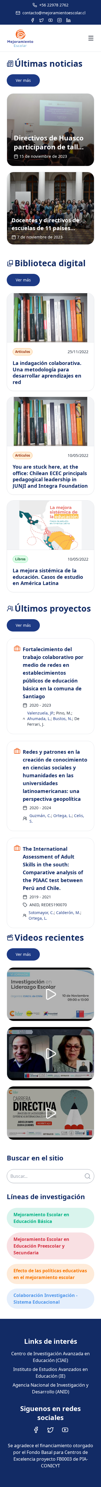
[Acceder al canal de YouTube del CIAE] (50, 20)
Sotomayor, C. (41, 912)
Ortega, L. (62, 815)
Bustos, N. (62, 718)
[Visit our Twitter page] (50, 1429)
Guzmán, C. (40, 815)
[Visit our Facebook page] (36, 1429)
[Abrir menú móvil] (91, 38)
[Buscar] (87, 1176)
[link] (50, 129)
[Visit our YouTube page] (65, 1429)
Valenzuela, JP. (40, 713)
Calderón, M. (68, 912)
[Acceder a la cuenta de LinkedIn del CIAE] (68, 20)
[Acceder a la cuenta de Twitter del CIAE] (41, 20)
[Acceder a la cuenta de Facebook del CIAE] (32, 20)
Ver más (23, 80)
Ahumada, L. (39, 718)
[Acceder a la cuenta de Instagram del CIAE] (59, 20)
